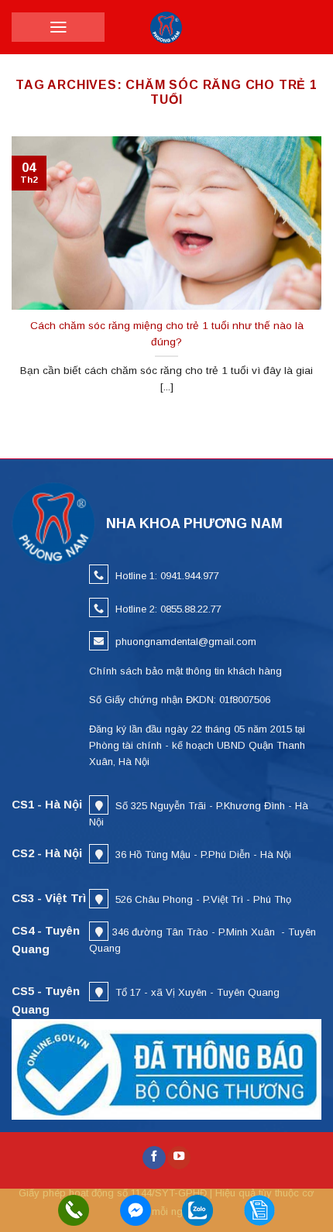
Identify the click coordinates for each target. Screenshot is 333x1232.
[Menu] (58, 27)
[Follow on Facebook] (154, 1158)
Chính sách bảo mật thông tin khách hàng (185, 671)
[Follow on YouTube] (179, 1158)
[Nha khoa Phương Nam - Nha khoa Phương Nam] (166, 27)
